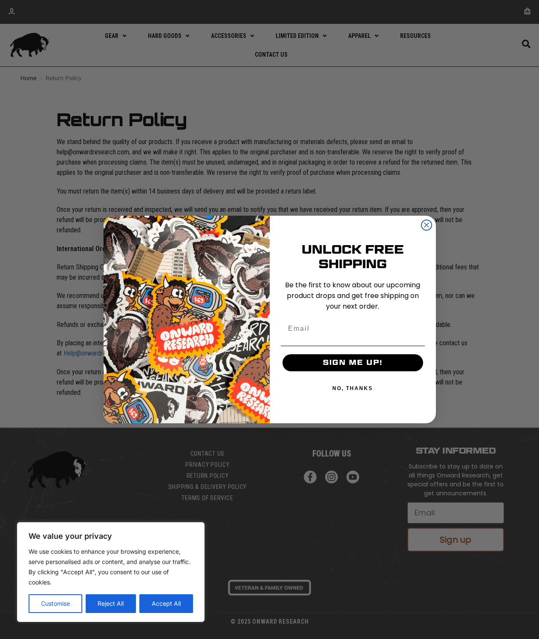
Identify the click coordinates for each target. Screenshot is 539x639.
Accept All (166, 603)
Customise (55, 603)
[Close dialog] (426, 225)
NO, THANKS (352, 388)
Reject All (111, 603)
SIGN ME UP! (353, 363)
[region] (111, 572)
